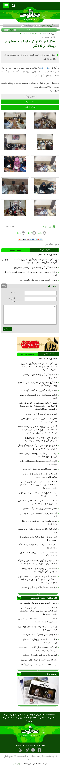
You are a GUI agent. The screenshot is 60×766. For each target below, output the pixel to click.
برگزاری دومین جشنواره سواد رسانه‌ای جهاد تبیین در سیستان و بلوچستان (37, 628)
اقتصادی (43, 717)
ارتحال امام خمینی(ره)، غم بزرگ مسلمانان (40, 508)
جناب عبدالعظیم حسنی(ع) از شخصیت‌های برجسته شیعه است (39, 641)
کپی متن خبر (47, 226)
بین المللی (10, 714)
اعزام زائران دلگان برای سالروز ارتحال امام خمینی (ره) (37, 530)
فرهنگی (52, 717)
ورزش (20, 717)
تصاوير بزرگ (30, 102)
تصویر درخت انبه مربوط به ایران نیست (41, 414)
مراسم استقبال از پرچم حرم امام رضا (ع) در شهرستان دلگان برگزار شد (39, 570)
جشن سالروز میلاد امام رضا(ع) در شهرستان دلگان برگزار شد (37, 546)
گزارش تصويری (47, 25)
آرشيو (38, 594)
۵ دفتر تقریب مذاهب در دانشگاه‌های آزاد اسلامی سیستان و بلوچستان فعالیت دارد (37, 502)
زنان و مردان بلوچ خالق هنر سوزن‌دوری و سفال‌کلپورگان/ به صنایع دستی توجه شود (41, 439)
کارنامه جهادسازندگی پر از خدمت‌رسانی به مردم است (38, 396)
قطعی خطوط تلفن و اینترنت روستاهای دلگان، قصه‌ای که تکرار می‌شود (39, 420)
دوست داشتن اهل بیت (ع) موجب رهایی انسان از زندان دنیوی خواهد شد (38, 455)
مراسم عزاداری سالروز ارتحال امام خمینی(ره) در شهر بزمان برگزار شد (38, 494)
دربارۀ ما (29, 745)
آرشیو (30, 720)
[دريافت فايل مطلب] (42, 233)
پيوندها (19, 745)
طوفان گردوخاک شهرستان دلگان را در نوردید (40, 469)
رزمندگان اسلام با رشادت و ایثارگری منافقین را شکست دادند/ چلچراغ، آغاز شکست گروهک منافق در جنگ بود (29, 261)
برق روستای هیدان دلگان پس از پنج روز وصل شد (39, 589)
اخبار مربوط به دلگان (29, 25)
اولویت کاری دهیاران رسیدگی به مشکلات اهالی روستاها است (38, 462)
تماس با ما (41, 745)
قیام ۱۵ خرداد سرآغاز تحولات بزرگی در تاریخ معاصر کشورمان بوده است (39, 475)
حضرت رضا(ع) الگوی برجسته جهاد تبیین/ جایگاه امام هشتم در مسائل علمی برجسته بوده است (37, 562)
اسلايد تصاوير (30, 107)
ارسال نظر (7, 328)
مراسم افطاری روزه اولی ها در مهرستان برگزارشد (38, 664)
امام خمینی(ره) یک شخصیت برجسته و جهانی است (38, 515)
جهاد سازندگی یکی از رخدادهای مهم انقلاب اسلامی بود (35, 267)
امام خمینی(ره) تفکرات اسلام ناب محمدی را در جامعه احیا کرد (38, 538)
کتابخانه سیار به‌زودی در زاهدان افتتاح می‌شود (39, 660)
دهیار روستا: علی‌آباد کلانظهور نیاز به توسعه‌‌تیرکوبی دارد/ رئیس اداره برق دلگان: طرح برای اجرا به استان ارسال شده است (37, 579)
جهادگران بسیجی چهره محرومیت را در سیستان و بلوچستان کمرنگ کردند (30, 274)
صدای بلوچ (45, 68)
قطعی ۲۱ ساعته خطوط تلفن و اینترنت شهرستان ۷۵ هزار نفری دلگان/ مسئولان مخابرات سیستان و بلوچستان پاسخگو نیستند (38, 406)
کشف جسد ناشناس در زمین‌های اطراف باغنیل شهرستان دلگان (38, 554)
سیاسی (20, 714)
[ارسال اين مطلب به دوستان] (31, 233)
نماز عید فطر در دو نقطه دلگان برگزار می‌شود (40, 655)
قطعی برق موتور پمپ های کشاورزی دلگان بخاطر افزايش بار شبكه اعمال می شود (37, 447)
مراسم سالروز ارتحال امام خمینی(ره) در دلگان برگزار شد (39, 522)
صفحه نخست (50, 714)
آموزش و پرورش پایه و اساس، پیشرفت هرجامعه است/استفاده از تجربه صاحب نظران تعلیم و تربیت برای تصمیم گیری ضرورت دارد (37, 430)
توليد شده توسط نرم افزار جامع (30, 763)
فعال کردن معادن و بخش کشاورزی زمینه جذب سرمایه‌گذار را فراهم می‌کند (38, 648)
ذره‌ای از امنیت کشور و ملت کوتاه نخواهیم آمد (38, 280)
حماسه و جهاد (31, 717)
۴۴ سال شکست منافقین (47, 255)
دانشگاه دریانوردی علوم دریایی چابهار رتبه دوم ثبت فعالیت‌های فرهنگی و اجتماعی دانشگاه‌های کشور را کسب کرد (38, 485)
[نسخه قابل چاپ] (20, 233)
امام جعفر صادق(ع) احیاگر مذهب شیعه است (39, 634)
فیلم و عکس (9, 717)
